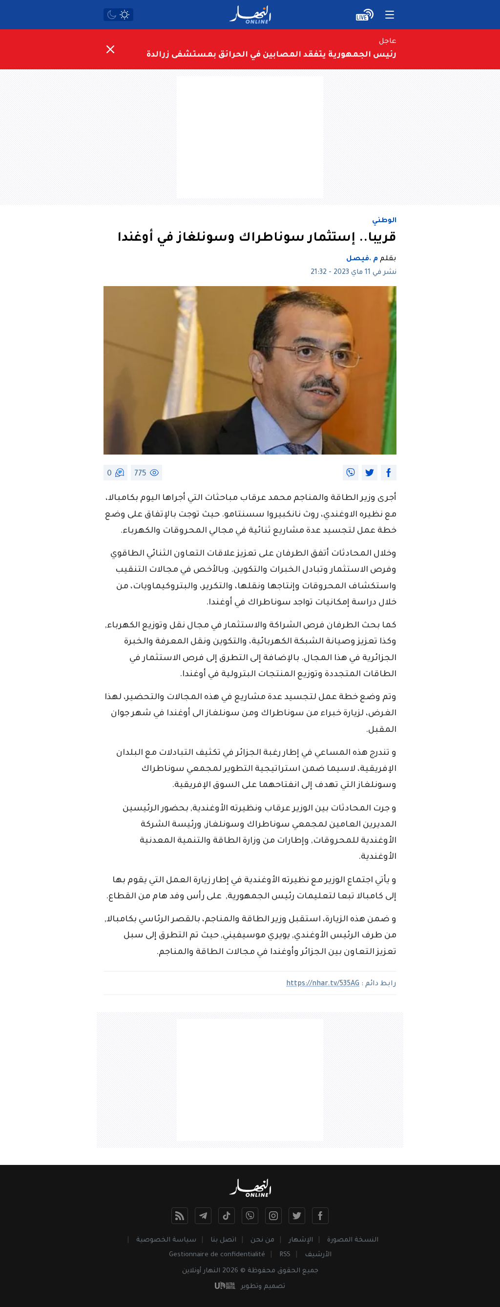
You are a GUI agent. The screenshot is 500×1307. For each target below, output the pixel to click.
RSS (285, 1255)
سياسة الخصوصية (166, 1240)
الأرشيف (318, 1255)
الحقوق (288, 1271)
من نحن (262, 1240)
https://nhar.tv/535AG (322, 984)
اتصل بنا (223, 1240)
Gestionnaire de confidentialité (217, 1255)
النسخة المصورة (352, 1240)
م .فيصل (362, 259)
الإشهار (301, 1240)
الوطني (384, 221)
